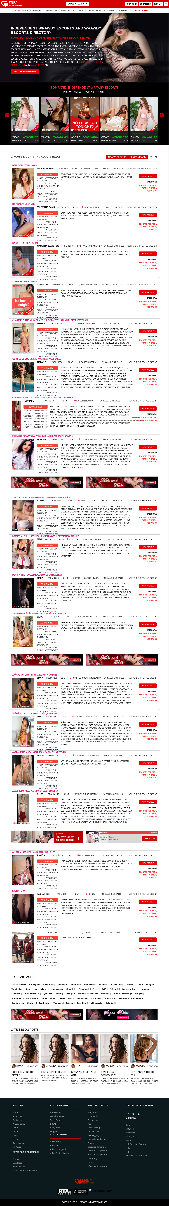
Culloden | (104, 984)
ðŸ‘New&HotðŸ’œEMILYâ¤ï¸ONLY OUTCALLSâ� (37, 574)
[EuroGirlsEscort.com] (101, 1192)
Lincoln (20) (60, 10)
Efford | (72, 998)
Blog (127, 1125)
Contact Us (17, 1120)
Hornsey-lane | (33, 998)
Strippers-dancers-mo (97, 1146)
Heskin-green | (18, 1003)
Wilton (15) (112, 10)
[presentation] (7, 115)
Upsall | (54, 998)
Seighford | (16, 993)
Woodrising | (17, 989)
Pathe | (45, 998)
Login (15, 1131)
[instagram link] (138, 1113)
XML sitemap (18, 1143)
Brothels (91, 1162)
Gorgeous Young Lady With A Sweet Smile (36, 358)
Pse (89, 1123)
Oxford (98, 62)
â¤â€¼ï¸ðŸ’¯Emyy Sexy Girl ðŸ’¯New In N (34, 674)
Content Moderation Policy (25, 1170)
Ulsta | (28, 989)
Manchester (37, 65)
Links (15, 1135)
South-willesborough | (123, 993)
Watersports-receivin (97, 1166)
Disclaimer (130, 1132)
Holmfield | (110, 1003)
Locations (145, 4)
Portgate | (151, 984)
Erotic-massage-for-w (97, 1150)
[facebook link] (133, 1113)
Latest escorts (141, 10)
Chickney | (32, 1003)
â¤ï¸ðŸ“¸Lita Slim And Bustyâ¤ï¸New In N (34, 713)
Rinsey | (59, 993)
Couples (91, 1143)
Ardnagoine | (35, 984)
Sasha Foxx (18, 890)
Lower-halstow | (41, 989)
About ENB (17, 1116)
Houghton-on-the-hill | (88, 993)
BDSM (53, 1123)
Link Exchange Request (135, 1144)
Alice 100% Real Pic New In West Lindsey (35, 790)
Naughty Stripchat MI (25, 242)
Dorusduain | (83, 998)
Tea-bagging (93, 1135)
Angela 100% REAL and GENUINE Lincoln (35, 852)
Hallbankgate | (97, 1003)
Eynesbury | (145, 989)
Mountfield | (76, 984)
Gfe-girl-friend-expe (97, 1139)
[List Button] (151, 157)
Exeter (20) (100, 10)
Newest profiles (117, 157)
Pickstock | (115, 989)
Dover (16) (89, 10)
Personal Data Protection (136, 1155)
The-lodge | (58, 1003)
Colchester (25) (75, 10)
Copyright (129, 1128)
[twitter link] (128, 1113)
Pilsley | (96, 989)
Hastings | (106, 993)
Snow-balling (94, 1127)
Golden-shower (95, 1131)
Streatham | (82, 1003)
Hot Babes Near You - (24, 204)
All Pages (17, 1146)
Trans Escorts (56, 1120)
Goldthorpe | (111, 998)
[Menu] (166, 4)
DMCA (15, 1127)
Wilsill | (62, 998)
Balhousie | (124, 998)
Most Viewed (138, 157)
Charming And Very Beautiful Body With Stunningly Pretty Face (50, 320)
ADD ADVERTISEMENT (25, 71)
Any (80, 4)
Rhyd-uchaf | (49, 984)
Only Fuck (131, 4)
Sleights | (139, 993)
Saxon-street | (90, 984)
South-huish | (45, 1003)
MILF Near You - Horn (24, 165)
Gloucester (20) (30, 10)
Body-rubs (92, 1112)
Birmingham (18, 65)
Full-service (93, 1120)
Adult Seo (54, 1145)
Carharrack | (63, 984)
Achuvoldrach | (118, 984)
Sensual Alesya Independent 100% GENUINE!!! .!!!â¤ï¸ (41, 497)
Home (18, 10)
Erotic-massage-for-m (97, 1154)
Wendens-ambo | (139, 998)
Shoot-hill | (71, 989)
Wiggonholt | (85, 989)
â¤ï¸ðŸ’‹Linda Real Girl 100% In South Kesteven (39, 752)
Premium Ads (19, 1166)
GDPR (15, 1139)
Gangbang (92, 1158)
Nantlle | (131, 984)
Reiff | (105, 989)
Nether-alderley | (19, 984)
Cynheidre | (48, 993)
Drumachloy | (17, 998)
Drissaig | (70, 1003)
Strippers (54, 1131)
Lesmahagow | (57, 989)
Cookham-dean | (130, 989)
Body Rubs (55, 1127)
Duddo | (140, 984)
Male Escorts (56, 1112)
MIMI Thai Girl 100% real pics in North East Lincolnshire (45, 536)
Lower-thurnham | (32, 993)
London (85, 62)
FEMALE (70, 4)
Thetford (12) (46, 10)
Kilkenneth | (97, 998)
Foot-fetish (93, 1116)
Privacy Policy (131, 1136)
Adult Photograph (58, 1149)
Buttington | (70, 993)
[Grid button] (156, 157)
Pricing (16, 1159)
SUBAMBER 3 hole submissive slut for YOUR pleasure (42, 397)
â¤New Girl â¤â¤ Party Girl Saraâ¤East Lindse (39, 613)
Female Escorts (57, 1116)
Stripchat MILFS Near (24, 281)
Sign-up (158, 4)
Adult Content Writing (60, 1153)
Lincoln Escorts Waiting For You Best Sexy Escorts (42, 436)
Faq (127, 1151)
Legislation (17, 1162)
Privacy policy (19, 1123)
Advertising (55, 1141)
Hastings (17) (125, 10)
